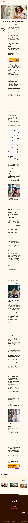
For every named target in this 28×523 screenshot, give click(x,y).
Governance (23, 514)
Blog (2, 3)
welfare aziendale (13, 64)
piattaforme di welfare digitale (14, 84)
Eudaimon (9, 431)
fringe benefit (10, 34)
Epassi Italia (12, 24)
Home (1, 3)
